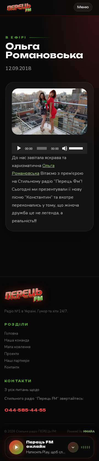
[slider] (76, 148)
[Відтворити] (19, 148)
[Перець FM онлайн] (73, 447)
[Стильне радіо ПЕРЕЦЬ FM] (19, 8)
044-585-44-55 (25, 410)
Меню (83, 7)
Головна (11, 333)
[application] (49, 148)
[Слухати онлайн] (16, 447)
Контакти (11, 367)
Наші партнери (16, 360)
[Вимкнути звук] (64, 148)
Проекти (11, 353)
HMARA (89, 431)
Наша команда (16, 340)
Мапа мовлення (17, 347)
